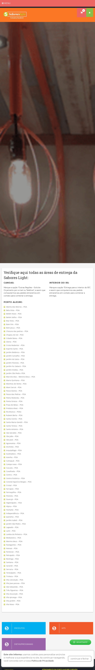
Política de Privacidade (42, 661)
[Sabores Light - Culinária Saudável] (15, 15)
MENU (7, 3)
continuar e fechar (80, 659)
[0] (81, 12)
